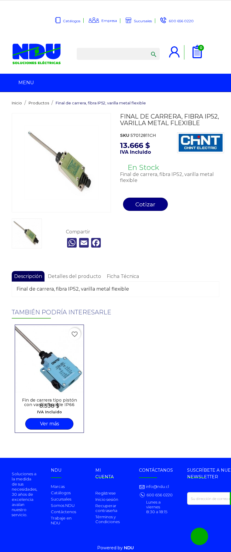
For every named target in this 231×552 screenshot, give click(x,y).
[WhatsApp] (72, 243)
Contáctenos (63, 511)
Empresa (109, 20)
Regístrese (105, 493)
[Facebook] (96, 243)
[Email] (84, 243)
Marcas (58, 486)
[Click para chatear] (199, 536)
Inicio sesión (106, 499)
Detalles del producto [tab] (74, 276)
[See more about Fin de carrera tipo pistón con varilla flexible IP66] (49, 359)
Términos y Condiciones (107, 519)
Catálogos (71, 21)
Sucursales (143, 21)
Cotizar (145, 204)
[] (147, 48)
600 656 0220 (181, 21)
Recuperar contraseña (106, 508)
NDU (129, 547)
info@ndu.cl (157, 486)
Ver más (49, 424)
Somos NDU (63, 505)
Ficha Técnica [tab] (123, 276)
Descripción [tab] (28, 276)
